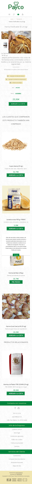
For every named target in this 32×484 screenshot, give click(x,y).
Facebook (15, 408)
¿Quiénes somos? (17, 429)
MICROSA (19, 474)
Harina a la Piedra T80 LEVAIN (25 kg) (15, 384)
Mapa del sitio (17, 466)
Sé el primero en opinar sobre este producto (16, 69)
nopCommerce (19, 472)
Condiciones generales (16, 436)
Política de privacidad (17, 443)
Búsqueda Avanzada (17, 462)
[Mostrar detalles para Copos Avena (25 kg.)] (16, 146)
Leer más (16, 257)
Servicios (16, 446)
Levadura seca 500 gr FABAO (16, 220)
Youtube (18, 408)
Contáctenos (17, 455)
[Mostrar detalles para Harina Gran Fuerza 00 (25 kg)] (16, 306)
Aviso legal (17, 433)
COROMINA (18, 93)
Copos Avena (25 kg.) (16, 166)
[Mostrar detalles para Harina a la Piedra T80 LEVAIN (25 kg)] (16, 364)
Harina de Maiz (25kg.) (16, 273)
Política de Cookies (16, 439)
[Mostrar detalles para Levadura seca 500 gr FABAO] (16, 199)
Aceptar (16, 255)
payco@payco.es (17, 417)
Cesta (18, 14)
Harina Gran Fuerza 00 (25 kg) (16, 326)
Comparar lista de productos (17, 459)
